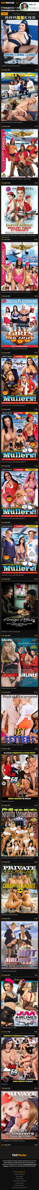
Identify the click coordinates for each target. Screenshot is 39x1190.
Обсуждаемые (32, 14)
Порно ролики (19, 1178)
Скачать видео (19, 1183)
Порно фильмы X (19, 1185)
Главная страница (19, 1174)
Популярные (16, 14)
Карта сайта (19, 1176)
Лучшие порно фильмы (19, 1181)
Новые (4, 14)
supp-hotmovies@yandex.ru (19, 1187)
